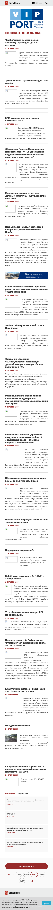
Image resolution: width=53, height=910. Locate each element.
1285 (18, 874)
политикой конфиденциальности (16, 907)
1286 (26, 874)
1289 (22, 881)
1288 (42, 874)
